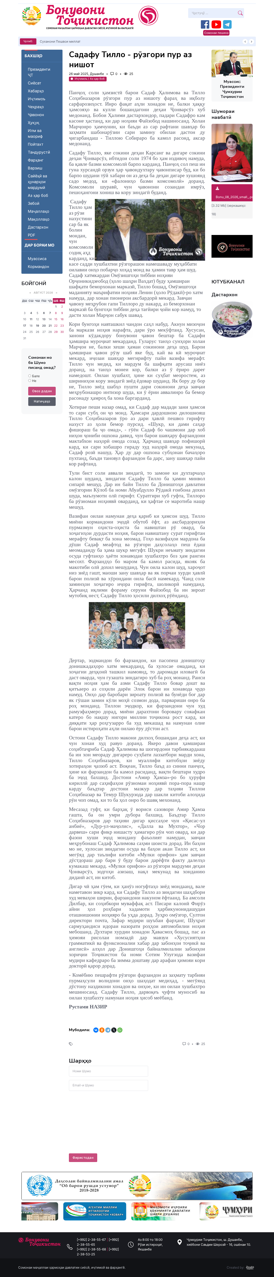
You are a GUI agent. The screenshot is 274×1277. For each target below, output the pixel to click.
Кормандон (38, 266)
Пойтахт (35, 144)
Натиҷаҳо (42, 401)
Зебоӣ (33, 203)
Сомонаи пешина (216, 32)
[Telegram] (107, 1030)
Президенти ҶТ (39, 72)
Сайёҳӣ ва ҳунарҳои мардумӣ (37, 182)
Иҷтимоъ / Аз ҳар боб (90, 78)
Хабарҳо (36, 91)
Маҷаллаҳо (38, 211)
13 (44, 319)
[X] (113, 1030)
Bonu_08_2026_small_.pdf (235, 197)
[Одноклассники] (101, 1030)
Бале (36, 376)
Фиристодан (83, 1158)
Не (34, 381)
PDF (31, 235)
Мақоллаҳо (38, 219)
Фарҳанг (35, 160)
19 (37, 325)
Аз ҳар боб (38, 195)
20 (44, 325)
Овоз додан (42, 391)
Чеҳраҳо (36, 107)
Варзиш (35, 168)
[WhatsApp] (119, 1030)
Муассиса (37, 258)
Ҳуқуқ (33, 122)
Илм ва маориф (35, 133)
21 (50, 325)
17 (24, 325)
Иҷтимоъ (36, 99)
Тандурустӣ (39, 152)
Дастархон (38, 227)
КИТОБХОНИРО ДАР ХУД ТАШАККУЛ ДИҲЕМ (75, 41)
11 (31, 319)
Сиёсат (34, 83)
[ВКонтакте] (95, 1030)
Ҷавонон (36, 114)
